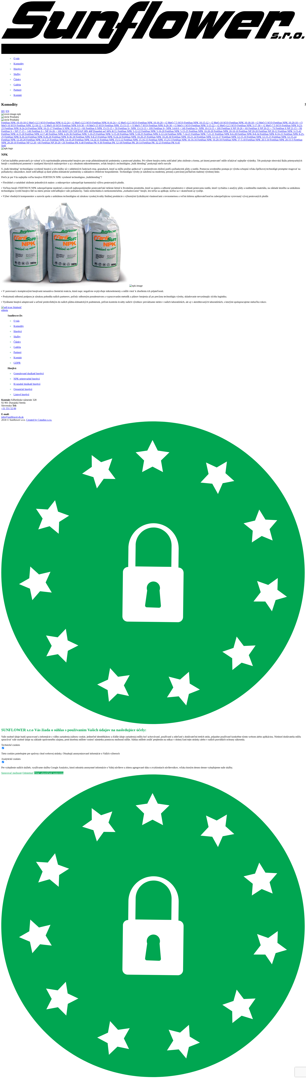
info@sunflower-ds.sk (12, 417)
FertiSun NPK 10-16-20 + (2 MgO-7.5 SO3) (161, 122)
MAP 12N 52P (70, 131)
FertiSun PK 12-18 (113, 142)
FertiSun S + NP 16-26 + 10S (47, 131)
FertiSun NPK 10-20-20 (201, 131)
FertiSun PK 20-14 (132, 142)
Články (17, 79)
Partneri (17, 90)
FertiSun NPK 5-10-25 (84, 134)
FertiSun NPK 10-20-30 (159, 137)
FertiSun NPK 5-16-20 (153, 131)
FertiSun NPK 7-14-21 (179, 134)
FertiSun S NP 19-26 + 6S (234, 128)
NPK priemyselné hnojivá (27, 378)
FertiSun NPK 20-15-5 (282, 139)
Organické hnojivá (23, 389)
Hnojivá (18, 69)
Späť (3, 145)
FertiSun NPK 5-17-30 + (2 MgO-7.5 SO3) (259, 125)
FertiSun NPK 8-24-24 (16, 128)
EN (7, 111)
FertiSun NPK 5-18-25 (132, 134)
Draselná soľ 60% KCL (105, 131)
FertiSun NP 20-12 (268, 131)
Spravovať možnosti (11, 773)
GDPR (17, 362)
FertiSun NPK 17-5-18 (234, 139)
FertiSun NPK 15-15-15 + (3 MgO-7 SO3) (127, 125)
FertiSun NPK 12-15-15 (259, 137)
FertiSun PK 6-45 (171, 142)
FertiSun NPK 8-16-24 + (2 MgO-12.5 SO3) (115, 122)
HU (3, 111)
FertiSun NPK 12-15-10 (234, 137)
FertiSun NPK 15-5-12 (112, 139)
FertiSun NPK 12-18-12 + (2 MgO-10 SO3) (39, 125)
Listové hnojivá (21, 394)
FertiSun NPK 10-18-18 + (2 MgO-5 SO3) (251, 122)
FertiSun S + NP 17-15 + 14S (16, 131)
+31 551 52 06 (8, 408)
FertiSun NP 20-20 (249, 131)
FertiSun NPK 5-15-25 (177, 131)
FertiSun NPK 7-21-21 (203, 134)
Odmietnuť (27, 773)
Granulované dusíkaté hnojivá (29, 373)
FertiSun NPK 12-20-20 (13, 139)
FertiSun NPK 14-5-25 (38, 139)
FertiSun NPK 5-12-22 (129, 131)
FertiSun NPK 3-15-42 (289, 131)
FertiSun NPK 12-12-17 (209, 137)
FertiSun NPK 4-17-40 (37, 134)
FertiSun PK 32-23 (152, 142)
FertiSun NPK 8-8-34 (248, 134)
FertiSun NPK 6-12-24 (156, 134)
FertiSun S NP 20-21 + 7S (262, 128)
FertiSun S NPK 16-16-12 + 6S (69, 128)
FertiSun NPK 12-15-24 (284, 137)
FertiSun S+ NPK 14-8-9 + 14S (169, 128)
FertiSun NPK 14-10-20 (62, 139)
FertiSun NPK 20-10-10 (226, 131)
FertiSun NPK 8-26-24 (16, 137)
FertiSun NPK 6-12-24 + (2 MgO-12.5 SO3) (69, 122)
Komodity (19, 63)
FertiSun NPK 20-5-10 (258, 139)
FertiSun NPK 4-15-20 (13, 134)
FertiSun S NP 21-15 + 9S (289, 128)
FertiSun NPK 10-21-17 (40, 128)
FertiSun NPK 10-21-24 (184, 137)
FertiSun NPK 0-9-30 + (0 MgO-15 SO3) (83, 125)
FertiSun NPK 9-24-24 (110, 137)
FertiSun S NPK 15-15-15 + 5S (102, 128)
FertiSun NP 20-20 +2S (53, 142)
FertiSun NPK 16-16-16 (184, 139)
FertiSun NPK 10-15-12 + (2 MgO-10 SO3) (206, 122)
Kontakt (18, 95)
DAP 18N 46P (85, 131)
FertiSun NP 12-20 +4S (29, 142)
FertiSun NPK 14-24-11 (87, 139)
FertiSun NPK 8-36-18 (64, 137)
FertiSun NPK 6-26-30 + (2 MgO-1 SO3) (170, 125)
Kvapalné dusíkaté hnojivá (27, 384)
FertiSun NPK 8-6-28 (226, 134)
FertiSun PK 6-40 (75, 142)
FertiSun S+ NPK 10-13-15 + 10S (203, 128)
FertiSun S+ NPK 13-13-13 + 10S (135, 128)
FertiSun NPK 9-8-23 (87, 137)
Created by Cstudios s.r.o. (39, 420)
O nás (16, 58)
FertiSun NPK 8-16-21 (272, 134)
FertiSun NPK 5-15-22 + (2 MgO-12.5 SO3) (214, 125)
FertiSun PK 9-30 (93, 142)
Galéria (17, 84)
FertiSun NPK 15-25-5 (160, 139)
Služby (17, 74)
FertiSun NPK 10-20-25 (134, 137)
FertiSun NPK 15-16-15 (136, 139)
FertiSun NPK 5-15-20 (108, 134)
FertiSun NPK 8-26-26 (40, 137)
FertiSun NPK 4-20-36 (61, 134)
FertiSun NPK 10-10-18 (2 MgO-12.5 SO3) (23, 122)
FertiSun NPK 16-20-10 (209, 139)
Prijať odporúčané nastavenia (48, 773)
